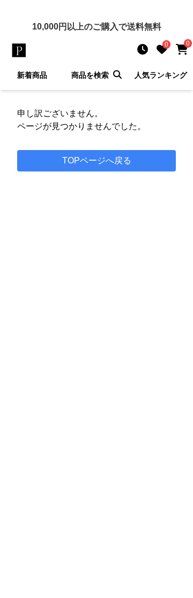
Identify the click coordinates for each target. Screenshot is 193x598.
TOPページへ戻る (96, 160)
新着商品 (32, 75)
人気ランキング (161, 75)
